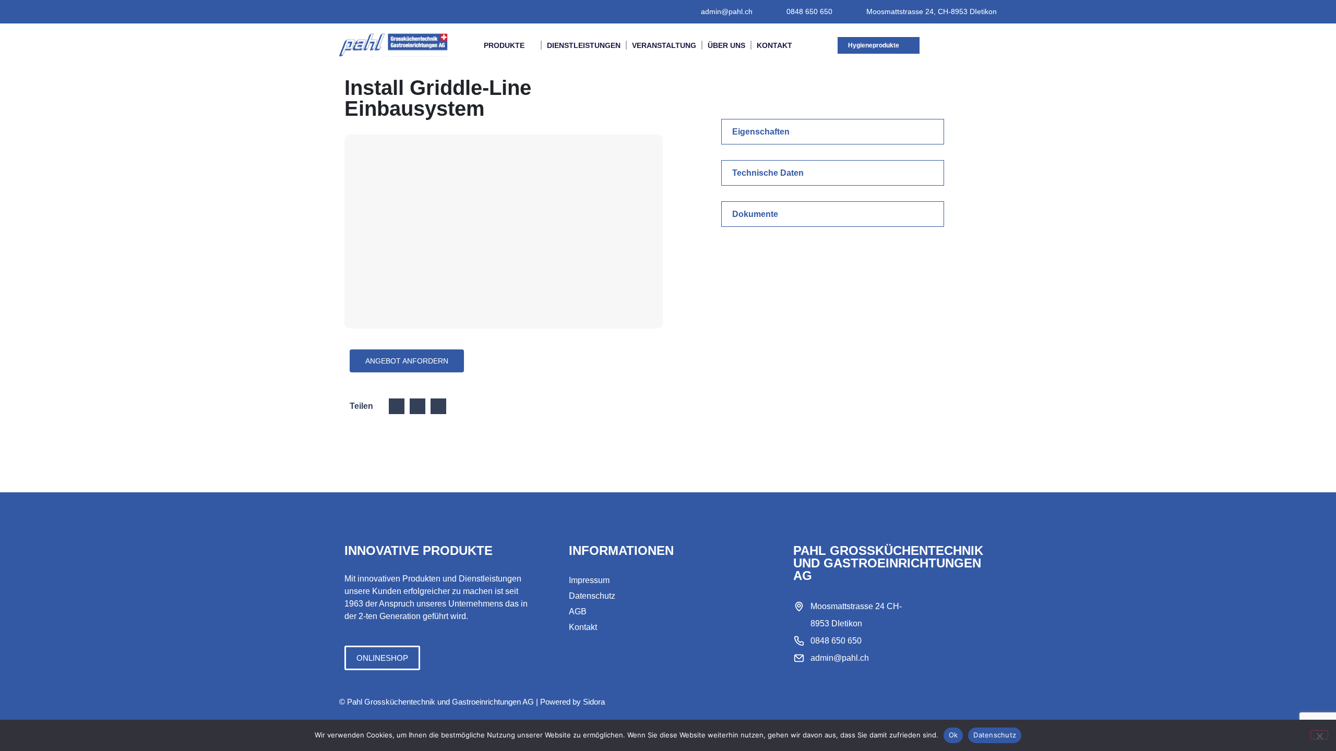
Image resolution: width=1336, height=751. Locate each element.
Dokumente (755, 214)
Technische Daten (768, 172)
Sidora (594, 701)
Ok (953, 735)
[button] (833, 131)
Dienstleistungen (584, 45)
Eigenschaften (761, 131)
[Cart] (972, 45)
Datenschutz (994, 735)
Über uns (726, 45)
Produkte (504, 45)
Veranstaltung (664, 45)
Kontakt (774, 45)
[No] (1319, 735)
